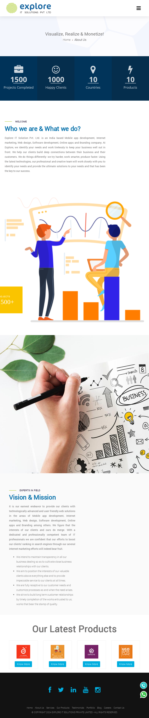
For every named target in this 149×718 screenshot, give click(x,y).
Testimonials (78, 707)
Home (67, 40)
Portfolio (90, 707)
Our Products (63, 707)
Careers (107, 707)
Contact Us (119, 707)
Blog (99, 707)
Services (50, 707)
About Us (39, 707)
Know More (23, 664)
